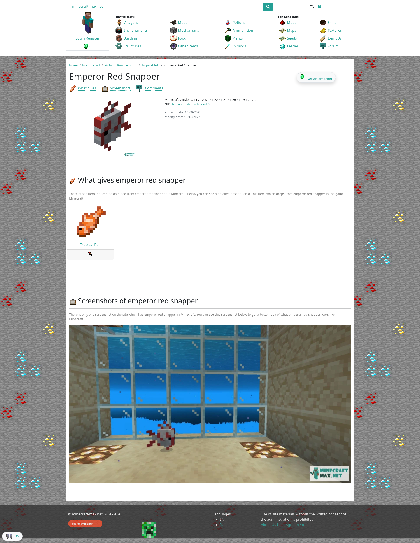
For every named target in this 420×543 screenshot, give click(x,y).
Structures (132, 46)
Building (130, 38)
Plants (238, 38)
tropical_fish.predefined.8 (191, 104)
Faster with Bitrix (82, 524)
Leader (292, 46)
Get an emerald (319, 79)
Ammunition (243, 30)
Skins (332, 22)
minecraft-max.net (87, 6)
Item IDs (335, 38)
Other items (188, 46)
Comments (154, 88)
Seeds (292, 38)
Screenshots (120, 88)
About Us (268, 524)
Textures (335, 30)
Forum (333, 46)
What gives (87, 88)
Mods (291, 22)
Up (17, 536)
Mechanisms (188, 30)
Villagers (131, 22)
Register (93, 38)
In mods (239, 46)
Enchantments (136, 30)
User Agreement (290, 524)
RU (320, 6)
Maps (291, 30)
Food (182, 38)
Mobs (182, 22)
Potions (239, 22)
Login (80, 38)
